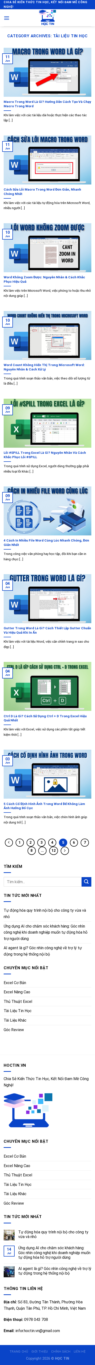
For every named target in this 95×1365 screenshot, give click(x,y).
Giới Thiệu (39, 1351)
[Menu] (7, 18)
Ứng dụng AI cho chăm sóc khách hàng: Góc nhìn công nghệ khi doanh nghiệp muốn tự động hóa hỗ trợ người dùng (45, 932)
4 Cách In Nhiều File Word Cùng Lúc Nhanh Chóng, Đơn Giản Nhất (46, 542)
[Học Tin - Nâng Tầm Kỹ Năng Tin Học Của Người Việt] (47, 17)
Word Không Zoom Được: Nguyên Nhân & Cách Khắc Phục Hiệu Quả (44, 279)
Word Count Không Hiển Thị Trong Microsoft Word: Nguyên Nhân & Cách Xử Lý (44, 367)
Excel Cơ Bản (15, 982)
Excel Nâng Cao (17, 992)
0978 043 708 (36, 1319)
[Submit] (86, 882)
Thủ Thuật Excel (18, 1001)
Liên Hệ (80, 1351)
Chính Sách (60, 1351)
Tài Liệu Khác (15, 1020)
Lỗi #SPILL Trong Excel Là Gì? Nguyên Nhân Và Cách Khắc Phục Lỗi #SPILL (45, 455)
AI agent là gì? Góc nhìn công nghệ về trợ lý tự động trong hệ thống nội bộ (43, 951)
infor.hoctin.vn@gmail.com (37, 1330)
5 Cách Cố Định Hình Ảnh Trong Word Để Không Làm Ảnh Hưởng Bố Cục (44, 806)
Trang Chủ (19, 1351)
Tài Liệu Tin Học (17, 1010)
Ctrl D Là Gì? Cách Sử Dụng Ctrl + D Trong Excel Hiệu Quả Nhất (45, 718)
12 (53, 850)
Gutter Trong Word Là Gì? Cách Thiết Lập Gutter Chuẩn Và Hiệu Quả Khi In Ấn (47, 630)
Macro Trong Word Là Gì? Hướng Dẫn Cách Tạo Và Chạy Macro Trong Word (47, 104)
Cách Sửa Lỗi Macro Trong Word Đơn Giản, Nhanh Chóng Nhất (42, 191)
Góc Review (14, 1029)
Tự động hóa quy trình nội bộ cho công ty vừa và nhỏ (45, 913)
